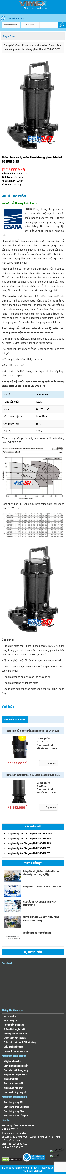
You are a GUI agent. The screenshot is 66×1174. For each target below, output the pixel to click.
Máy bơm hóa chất (12, 1061)
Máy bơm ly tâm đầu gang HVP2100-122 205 (29, 853)
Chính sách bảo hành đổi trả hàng (20, 1042)
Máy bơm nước (11, 1079)
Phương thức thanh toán (15, 1033)
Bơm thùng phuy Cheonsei (16, 1107)
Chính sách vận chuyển (15, 1038)
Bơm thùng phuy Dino (14, 1111)
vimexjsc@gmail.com (18, 1133)
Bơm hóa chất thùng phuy (16, 1070)
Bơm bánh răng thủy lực (15, 1092)
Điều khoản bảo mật (13, 1047)
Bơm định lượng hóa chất (16, 1066)
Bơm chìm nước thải (26, 45)
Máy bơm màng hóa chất (15, 1074)
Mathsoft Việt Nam (33, 1171)
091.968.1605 (16, 1147)
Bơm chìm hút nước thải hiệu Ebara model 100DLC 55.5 (33, 775)
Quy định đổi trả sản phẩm (16, 1051)
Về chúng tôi (10, 1016)
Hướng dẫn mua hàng (14, 1025)
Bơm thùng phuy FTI (13, 1102)
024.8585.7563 (20, 1144)
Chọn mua (50, 763)
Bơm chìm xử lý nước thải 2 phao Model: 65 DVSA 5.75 (33, 731)
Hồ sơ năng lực (11, 1020)
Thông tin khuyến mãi (14, 1029)
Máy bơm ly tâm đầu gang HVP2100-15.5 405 (30, 833)
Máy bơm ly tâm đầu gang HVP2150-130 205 (29, 838)
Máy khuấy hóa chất (13, 1088)
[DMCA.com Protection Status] (12, 1161)
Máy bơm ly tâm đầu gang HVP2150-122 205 (29, 848)
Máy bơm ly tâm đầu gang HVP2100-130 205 (29, 843)
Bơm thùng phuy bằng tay (16, 1115)
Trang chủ (8, 45)
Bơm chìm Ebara (46, 45)
